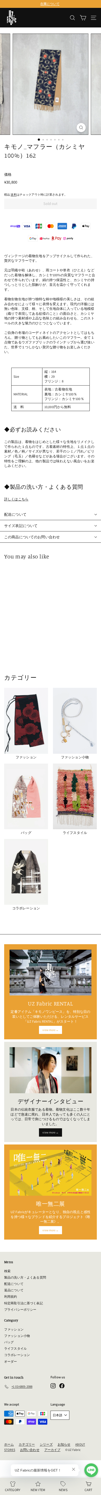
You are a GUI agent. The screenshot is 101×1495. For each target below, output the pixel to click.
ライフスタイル (15, 1348)
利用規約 (10, 1296)
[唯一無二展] (50, 1173)
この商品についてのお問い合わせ (32, 537)
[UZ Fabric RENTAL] (50, 973)
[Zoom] (81, 127)
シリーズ (46, 1444)
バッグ (9, 1342)
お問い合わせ (29, 1450)
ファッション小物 (17, 1336)
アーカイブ (52, 1450)
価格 (8, 174)
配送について (15, 514)
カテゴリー (27, 1444)
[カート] (83, 18)
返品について (14, 1290)
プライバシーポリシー (20, 1309)
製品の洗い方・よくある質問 (25, 1277)
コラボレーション (17, 1355)
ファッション (14, 1329)
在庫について (50, 4)
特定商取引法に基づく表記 (23, 1303)
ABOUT (80, 1444)
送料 (13, 194)
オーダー (10, 1361)
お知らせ (64, 1444)
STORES (9, 1450)
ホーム (9, 1444)
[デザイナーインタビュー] (50, 1070)
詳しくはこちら (16, 499)
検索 (7, 1271)
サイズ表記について (21, 525)
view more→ (50, 1030)
